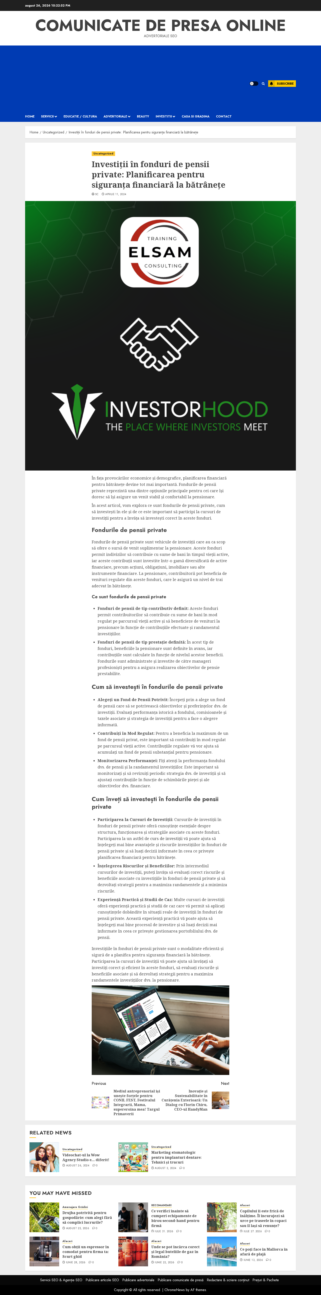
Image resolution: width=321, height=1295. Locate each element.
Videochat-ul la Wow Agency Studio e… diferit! (85, 1157)
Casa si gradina (195, 116)
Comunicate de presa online (160, 25)
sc (97, 194)
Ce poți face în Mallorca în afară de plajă (264, 1251)
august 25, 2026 (77, 1228)
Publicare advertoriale (138, 1280)
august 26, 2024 (77, 1165)
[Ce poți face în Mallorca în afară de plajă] (222, 1251)
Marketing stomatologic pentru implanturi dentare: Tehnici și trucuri (176, 1157)
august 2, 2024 (165, 1168)
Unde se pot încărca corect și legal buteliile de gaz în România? (175, 1251)
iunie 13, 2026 (253, 1260)
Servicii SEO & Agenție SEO (61, 1280)
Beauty (143, 116)
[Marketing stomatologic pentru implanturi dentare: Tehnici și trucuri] (133, 1157)
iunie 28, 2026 (76, 1262)
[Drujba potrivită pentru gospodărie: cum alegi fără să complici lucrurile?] (44, 1217)
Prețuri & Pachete (265, 1280)
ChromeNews (174, 1289)
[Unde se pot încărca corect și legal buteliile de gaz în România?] (133, 1251)
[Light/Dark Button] (254, 83)
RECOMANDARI (161, 1205)
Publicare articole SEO (102, 1280)
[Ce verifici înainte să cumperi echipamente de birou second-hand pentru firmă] (133, 1217)
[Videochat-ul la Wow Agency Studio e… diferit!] (44, 1157)
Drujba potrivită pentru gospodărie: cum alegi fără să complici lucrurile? (87, 1217)
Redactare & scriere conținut (228, 1280)
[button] (263, 83)
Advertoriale (115, 116)
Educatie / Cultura (80, 116)
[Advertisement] (131, 78)
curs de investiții (166, 838)
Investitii (164, 116)
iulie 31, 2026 (164, 1231)
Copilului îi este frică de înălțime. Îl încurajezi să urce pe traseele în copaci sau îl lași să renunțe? (263, 1218)
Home (30, 116)
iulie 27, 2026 (253, 1231)
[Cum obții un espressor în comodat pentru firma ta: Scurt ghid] (44, 1251)
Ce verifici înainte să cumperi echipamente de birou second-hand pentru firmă (175, 1218)
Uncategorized (103, 154)
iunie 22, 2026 (164, 1262)
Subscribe (285, 83)
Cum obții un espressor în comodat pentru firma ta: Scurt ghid (85, 1251)
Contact (224, 116)
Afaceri (245, 1205)
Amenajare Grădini (75, 1207)
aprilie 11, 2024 (115, 194)
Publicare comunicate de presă (181, 1280)
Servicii (47, 116)
